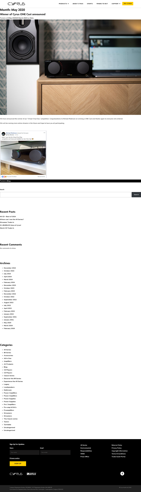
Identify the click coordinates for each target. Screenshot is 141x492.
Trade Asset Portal (118, 457)
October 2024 (9, 271)
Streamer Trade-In (7, 222)
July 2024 (7, 274)
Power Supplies (10, 399)
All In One (7, 358)
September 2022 (10, 300)
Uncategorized (9, 430)
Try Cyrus (128, 3)
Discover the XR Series (12, 379)
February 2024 (9, 282)
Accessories (8, 355)
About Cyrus (78, 4)
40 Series (7, 350)
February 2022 (9, 311)
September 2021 (10, 317)
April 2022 (8, 308)
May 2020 (7, 323)
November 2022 (10, 294)
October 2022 (9, 297)
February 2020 (9, 328)
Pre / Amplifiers (10, 404)
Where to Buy (102, 4)
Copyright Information (120, 451)
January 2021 (9, 320)
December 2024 (10, 268)
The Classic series (11, 419)
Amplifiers (8, 361)
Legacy (6, 384)
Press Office (84, 457)
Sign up (17, 464)
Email (42, 448)
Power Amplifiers (10, 393)
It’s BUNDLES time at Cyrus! (10, 225)
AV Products (8, 364)
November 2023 (10, 285)
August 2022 (8, 303)
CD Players (8, 370)
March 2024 (8, 279)
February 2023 (9, 291)
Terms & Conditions (119, 454)
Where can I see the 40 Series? (12, 219)
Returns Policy (117, 445)
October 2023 (9, 288)
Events (90, 4)
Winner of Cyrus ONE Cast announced (22, 14)
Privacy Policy (117, 448)
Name (11, 448)
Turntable (7, 425)
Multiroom (8, 390)
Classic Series (9, 376)
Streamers (8, 413)
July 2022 (7, 305)
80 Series (7, 353)
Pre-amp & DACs (10, 407)
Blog (8, 181)
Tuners (6, 422)
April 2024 (8, 277)
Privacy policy (15, 458)
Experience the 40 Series (13, 381)
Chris (32, 18)
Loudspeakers (9, 387)
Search (2, 189)
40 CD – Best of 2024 (8, 217)
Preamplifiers (9, 410)
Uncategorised (9, 427)
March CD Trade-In (7, 228)
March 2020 (8, 326)
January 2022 (9, 314)
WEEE (82, 454)
